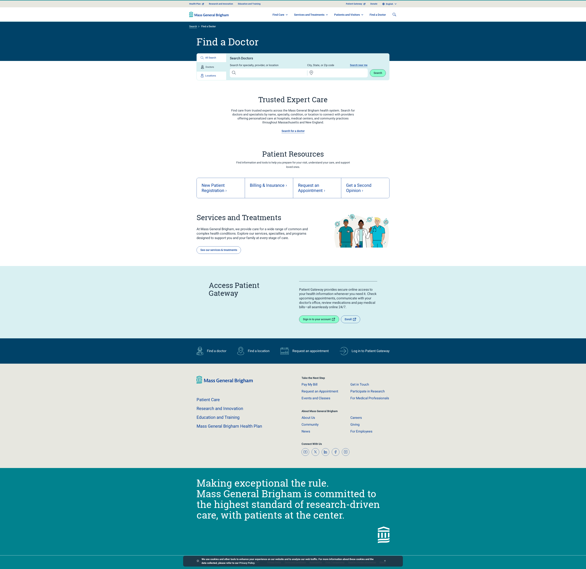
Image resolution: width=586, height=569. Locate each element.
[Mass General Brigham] (209, 14)
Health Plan (195, 4)
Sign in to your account (317, 319)
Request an (320, 391)
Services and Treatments (309, 14)
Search (193, 26)
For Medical (369, 398)
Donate (373, 4)
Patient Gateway (354, 4)
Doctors (210, 67)
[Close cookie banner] (384, 561)
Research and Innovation (221, 4)
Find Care (278, 14)
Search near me (358, 65)
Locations (210, 75)
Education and (218, 417)
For (361, 431)
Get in (359, 384)
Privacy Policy (246, 563)
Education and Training (249, 4)
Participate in (367, 391)
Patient (208, 399)
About (308, 418)
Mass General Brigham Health (229, 426)
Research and (220, 408)
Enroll (348, 319)
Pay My (309, 384)
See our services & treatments (218, 250)
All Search (210, 57)
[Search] (394, 14)
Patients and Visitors (347, 14)
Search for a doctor (293, 131)
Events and (316, 398)
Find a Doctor (378, 14)
